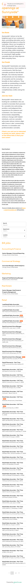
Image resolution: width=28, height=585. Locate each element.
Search (5, 223)
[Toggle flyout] (25, 230)
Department (6, 229)
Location (5, 235)
